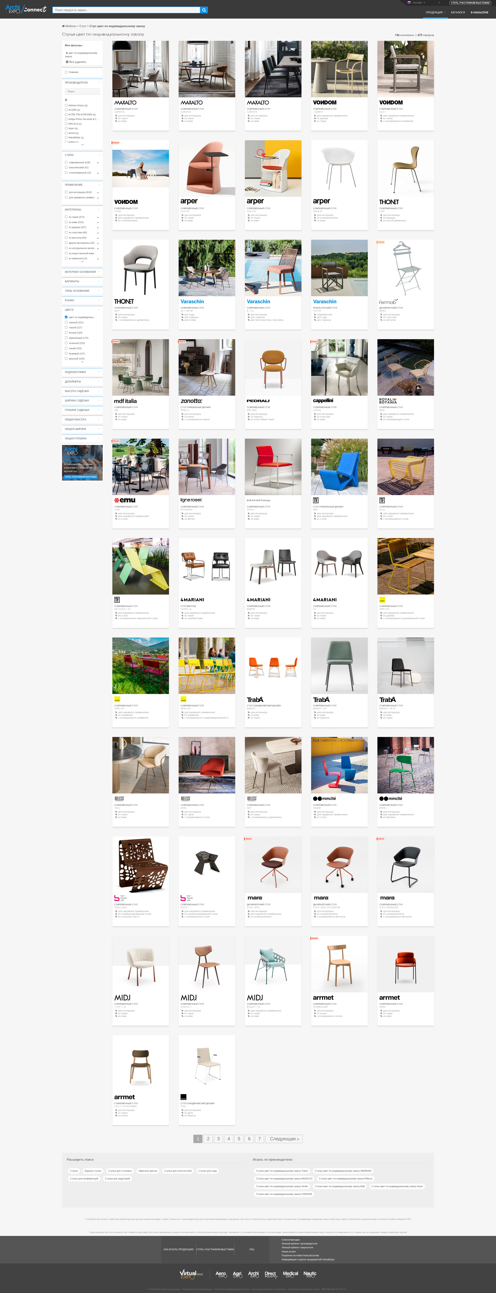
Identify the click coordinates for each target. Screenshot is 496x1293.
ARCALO (75, 123)
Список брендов (291, 1239)
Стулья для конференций (84, 1178)
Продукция (434, 12)
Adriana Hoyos (78, 105)
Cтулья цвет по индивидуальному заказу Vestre (282, 1186)
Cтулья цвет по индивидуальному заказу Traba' (282, 1171)
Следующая (284, 1139)
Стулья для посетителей (178, 1171)
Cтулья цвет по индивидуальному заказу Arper (397, 1186)
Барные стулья (93, 1171)
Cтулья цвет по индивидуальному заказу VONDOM (284, 1194)
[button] (82, 82)
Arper (73, 128)
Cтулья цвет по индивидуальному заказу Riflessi (345, 1178)
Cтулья (74, 1171)
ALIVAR (74, 110)
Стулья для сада (207, 1171)
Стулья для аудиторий (117, 1178)
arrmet (73, 133)
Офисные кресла (148, 1171)
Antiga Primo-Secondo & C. (84, 119)
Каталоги (458, 12)
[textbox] (126, 10)
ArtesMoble (76, 137)
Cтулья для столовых (120, 1171)
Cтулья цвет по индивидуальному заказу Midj (340, 1186)
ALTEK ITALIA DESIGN (82, 114)
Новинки (73, 72)
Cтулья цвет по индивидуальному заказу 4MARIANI (343, 1171)
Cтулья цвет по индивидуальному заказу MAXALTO (284, 1178)
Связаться (406, 246)
